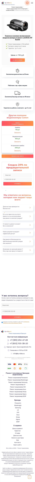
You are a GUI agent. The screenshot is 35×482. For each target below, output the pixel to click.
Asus (17, 415)
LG (18, 410)
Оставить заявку (17, 60)
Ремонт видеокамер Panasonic (18, 377)
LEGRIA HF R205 (10, 10)
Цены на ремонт (17, 428)
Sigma (18, 419)
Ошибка (17, 127)
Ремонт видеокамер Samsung (17, 382)
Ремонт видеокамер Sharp (18, 391)
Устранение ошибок (17, 145)
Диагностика (17, 435)
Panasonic (18, 403)
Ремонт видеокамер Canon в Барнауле (17, 8)
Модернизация (17, 136)
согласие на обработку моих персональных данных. (16, 322)
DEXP (18, 422)
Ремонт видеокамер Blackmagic (18, 380)
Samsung (18, 407)
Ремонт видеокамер (17, 7)
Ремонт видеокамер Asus (18, 389)
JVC (18, 412)
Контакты (17, 442)
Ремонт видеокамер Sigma (17, 394)
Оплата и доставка (17, 438)
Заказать (17, 133)
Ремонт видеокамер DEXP (18, 396)
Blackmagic (17, 405)
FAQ (17, 440)
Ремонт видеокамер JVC (18, 387)
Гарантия (17, 431)
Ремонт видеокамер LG (18, 384)
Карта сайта (17, 445)
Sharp (18, 417)
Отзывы (17, 433)
